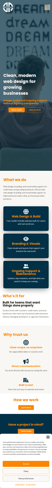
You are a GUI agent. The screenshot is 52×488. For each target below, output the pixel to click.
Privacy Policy (31, 484)
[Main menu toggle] (47, 7)
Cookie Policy (20, 484)
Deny (26, 471)
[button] (48, 437)
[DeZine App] (8, 7)
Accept (26, 464)
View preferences (26, 478)
